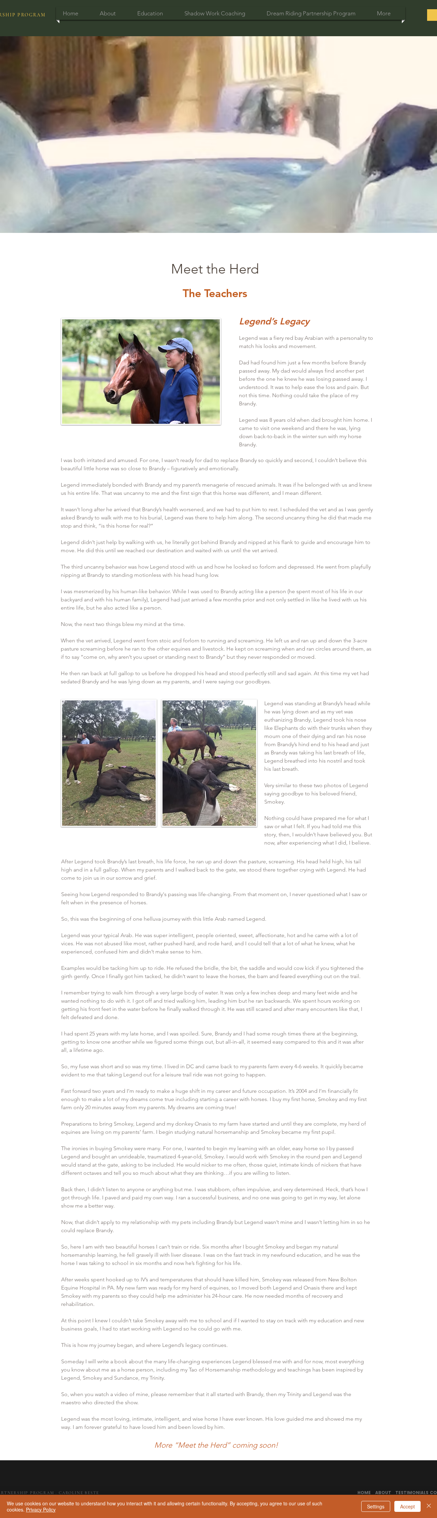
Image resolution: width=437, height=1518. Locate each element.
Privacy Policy (41, 1509)
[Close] (429, 1506)
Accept (407, 1506)
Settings (375, 1506)
